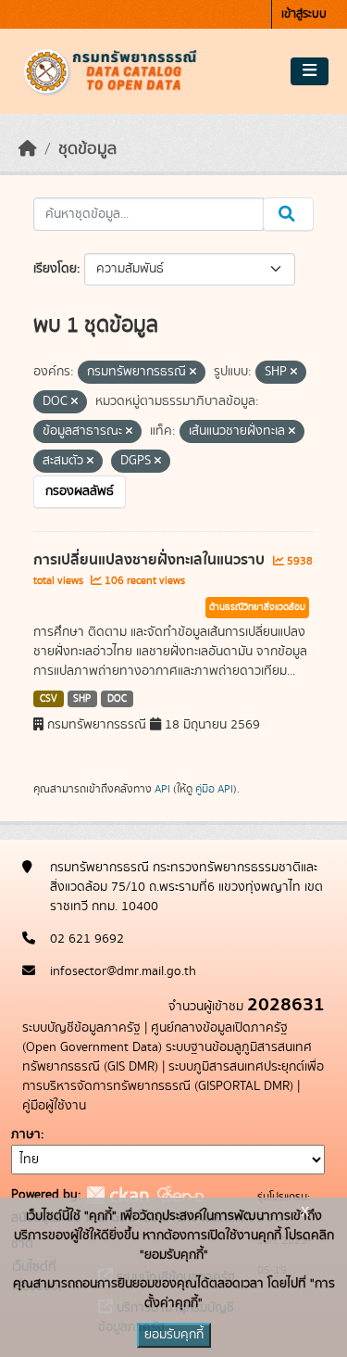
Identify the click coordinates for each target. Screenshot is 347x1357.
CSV (48, 698)
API (162, 788)
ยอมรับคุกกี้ (174, 1334)
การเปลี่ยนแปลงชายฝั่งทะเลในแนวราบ (150, 560)
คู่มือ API (214, 788)
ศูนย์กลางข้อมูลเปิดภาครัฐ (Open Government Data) (155, 1038)
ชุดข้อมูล (87, 149)
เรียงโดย (55, 269)
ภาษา (26, 1134)
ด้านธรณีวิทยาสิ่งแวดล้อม (257, 607)
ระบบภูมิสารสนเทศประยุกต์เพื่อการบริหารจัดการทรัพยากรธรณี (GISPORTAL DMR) (173, 1077)
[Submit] (288, 214)
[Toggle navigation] (309, 71)
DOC (117, 698)
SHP (82, 698)
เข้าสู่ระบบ (304, 14)
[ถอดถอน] (193, 372)
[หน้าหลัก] (28, 149)
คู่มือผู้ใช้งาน (54, 1106)
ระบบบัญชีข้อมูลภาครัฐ (81, 1028)
